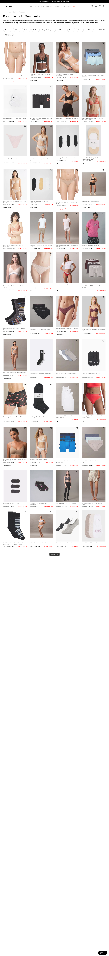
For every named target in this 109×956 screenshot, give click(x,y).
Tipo (79, 29)
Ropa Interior (49, 6)
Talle (70, 29)
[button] (92, 6)
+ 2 (60, 164)
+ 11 (60, 291)
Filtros (90, 29)
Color (16, 29)
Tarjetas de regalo (66, 6)
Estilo (34, 29)
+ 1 (33, 81)
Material (61, 29)
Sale (74, 6)
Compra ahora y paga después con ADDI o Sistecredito (54, 1)
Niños (42, 6)
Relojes (57, 6)
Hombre (36, 6)
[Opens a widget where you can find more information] (102, 953)
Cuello (25, 29)
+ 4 (7, 378)
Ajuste (7, 29)
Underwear (22, 12)
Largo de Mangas (47, 29)
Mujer (30, 6)
